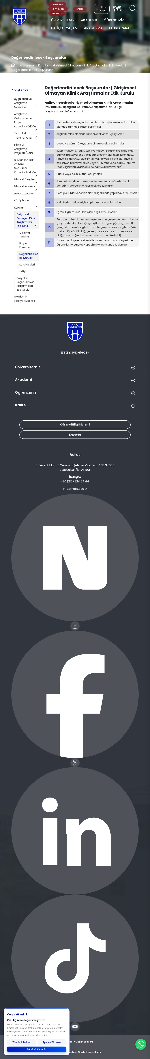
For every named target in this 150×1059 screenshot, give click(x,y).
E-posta (75, 434)
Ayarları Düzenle (52, 1042)
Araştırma (26, 65)
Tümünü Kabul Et (36, 1049)
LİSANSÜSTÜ (58, 9)
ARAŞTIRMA (93, 28)
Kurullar (43, 65)
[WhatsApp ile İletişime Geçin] (140, 1044)
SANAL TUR (57, 4)
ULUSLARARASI (120, 28)
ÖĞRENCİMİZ (114, 20)
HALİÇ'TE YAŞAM (64, 28)
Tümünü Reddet (21, 1042)
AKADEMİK (89, 20)
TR (124, 8)
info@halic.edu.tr (75, 489)
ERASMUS (57, 13)
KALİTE (79, 9)
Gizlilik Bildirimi (84, 1041)
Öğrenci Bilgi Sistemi (75, 424)
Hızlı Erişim (103, 8)
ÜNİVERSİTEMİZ (62, 20)
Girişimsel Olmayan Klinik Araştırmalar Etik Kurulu (88, 65)
